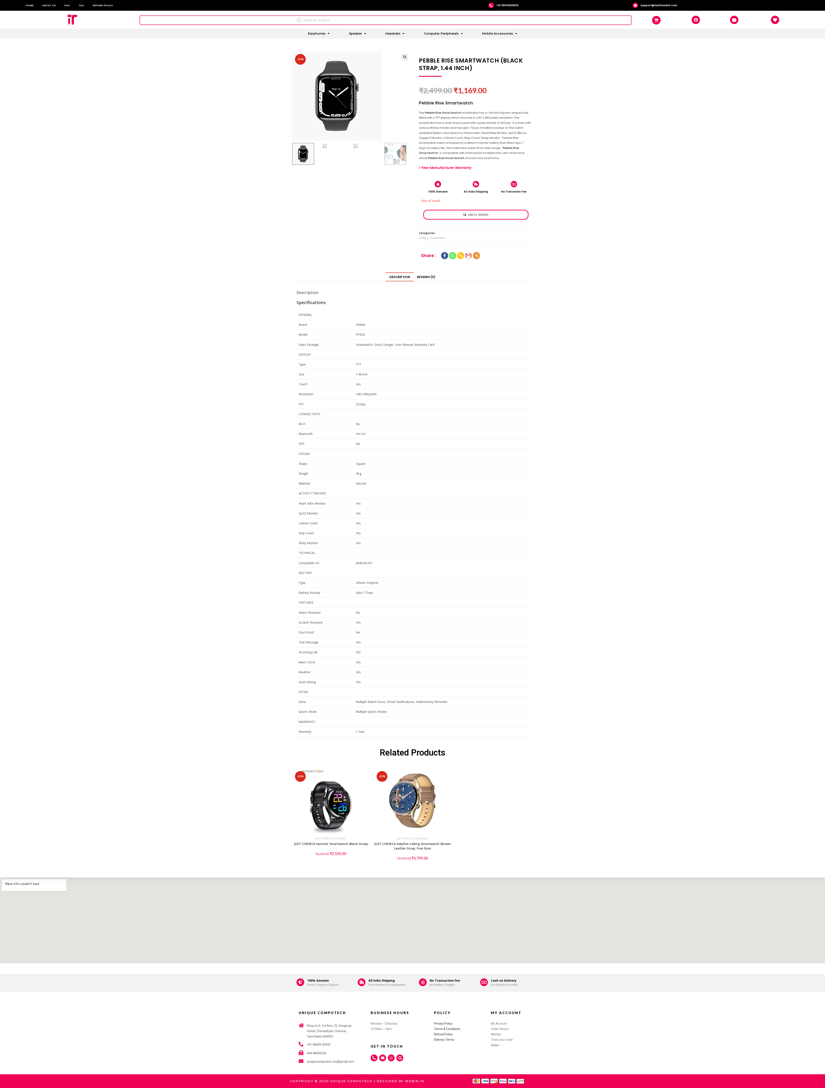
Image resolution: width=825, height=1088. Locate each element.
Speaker (355, 33)
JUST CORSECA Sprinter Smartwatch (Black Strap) (331, 844)
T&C (81, 5)
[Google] (399, 1057)
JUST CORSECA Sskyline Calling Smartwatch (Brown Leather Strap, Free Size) (412, 846)
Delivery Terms (444, 1039)
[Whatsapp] (452, 255)
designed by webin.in (400, 1081)
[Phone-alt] (374, 1057)
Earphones (316, 33)
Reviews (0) (426, 277)
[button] (476, 214)
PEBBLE (423, 238)
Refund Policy (103, 5)
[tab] (400, 277)
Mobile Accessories (497, 33)
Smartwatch (437, 238)
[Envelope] (382, 1057)
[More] (476, 255)
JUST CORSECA (323, 838)
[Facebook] (444, 255)
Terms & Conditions (447, 1029)
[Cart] (656, 20)
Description (400, 277)
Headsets (392, 33)
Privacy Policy (443, 1023)
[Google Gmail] (468, 255)
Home (30, 5)
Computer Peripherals (441, 33)
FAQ (67, 5)
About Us (49, 5)
